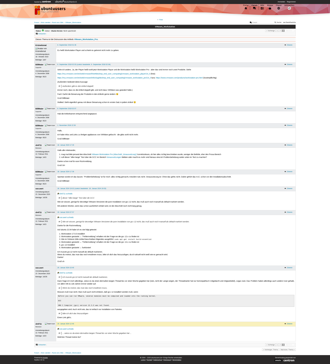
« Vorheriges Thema (270, 350)
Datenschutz (157, 360)
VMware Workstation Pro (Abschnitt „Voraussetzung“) (114, 154)
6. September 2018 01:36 (66, 45)
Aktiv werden (45, 23)
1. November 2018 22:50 (66, 125)
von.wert (39, 188)
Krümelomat (41, 45)
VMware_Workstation (73, 23)
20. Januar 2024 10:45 (65, 268)
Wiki (262, 5)
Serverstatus (176, 360)
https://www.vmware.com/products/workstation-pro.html (179, 78)
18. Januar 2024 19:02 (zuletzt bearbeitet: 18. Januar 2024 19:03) (81, 188)
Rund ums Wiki (57, 23)
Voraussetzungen (114, 157)
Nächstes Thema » (288, 350)
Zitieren (289, 45)
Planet (279, 5)
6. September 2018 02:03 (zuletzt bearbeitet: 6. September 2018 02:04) (83, 64)
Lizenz (143, 360)
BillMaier (39, 64)
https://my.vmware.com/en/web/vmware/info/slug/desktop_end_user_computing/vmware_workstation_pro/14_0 (104, 78)
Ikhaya (270, 5)
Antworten (42, 34)
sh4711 (38, 145)
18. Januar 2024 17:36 (65, 172)
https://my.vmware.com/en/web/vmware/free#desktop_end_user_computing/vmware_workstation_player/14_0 (103, 74)
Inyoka (45, 358)
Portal (246, 5)
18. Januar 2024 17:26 (65, 145)
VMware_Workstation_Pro (86, 39)
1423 (44, 157)
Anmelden (281, 2)
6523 (44, 77)
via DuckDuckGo (289, 22)
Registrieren (291, 2)
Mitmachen (289, 5)
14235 (45, 198)
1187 (44, 60)
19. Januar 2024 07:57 (65, 212)
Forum (254, 5)
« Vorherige (270, 31)
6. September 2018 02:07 (66, 109)
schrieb (69, 194)
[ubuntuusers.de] (50, 11)
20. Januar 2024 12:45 (65, 324)
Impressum (167, 360)
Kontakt (149, 360)
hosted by (38, 2)
